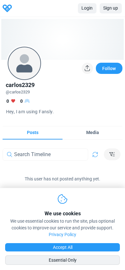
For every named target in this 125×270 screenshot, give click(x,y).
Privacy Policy (62, 234)
